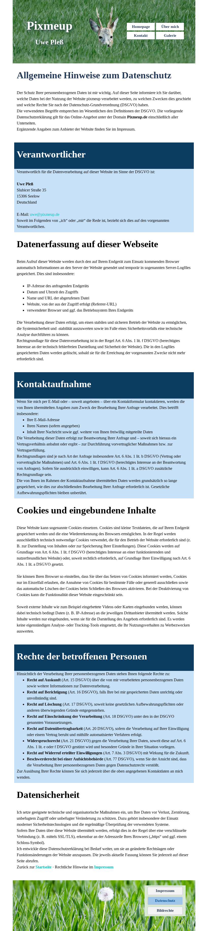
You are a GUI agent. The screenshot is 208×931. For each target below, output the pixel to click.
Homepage (141, 27)
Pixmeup (50, 25)
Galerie (170, 35)
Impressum (103, 867)
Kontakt (141, 35)
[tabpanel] (104, 75)
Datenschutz (165, 901)
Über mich (170, 27)
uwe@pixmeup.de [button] (44, 214)
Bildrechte (165, 910)
